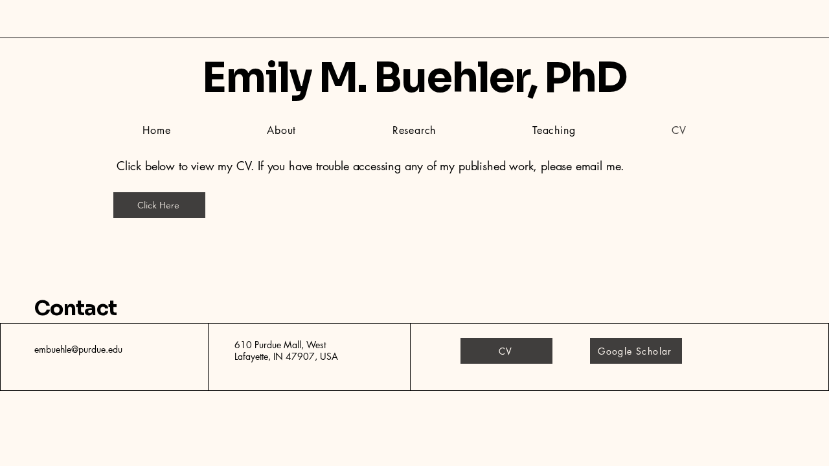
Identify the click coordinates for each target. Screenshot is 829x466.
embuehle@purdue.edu (78, 349)
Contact (75, 308)
